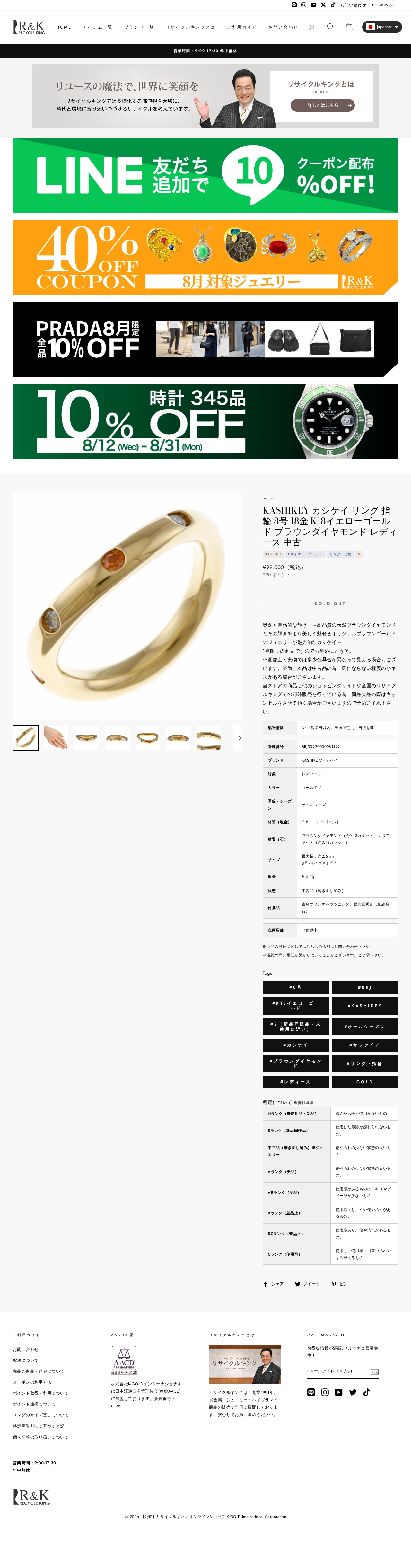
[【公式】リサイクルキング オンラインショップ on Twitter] (353, 1392)
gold (364, 1082)
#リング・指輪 (365, 1064)
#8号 (295, 987)
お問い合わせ (283, 27)
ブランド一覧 (139, 27)
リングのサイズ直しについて (41, 1415)
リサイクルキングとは (191, 27)
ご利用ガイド (242, 27)
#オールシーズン (365, 1027)
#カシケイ (296, 1045)
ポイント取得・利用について (41, 1393)
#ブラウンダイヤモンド (296, 1063)
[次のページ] (237, 738)
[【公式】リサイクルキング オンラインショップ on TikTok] (367, 1392)
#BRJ (365, 987)
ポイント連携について (34, 1404)
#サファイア (364, 1045)
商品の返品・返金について (39, 1371)
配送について (26, 1360)
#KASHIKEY (365, 1006)
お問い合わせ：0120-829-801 (368, 5)
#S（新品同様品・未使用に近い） (295, 1026)
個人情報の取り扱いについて (41, 1437)
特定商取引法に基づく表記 (39, 1426)
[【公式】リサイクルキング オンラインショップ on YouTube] (339, 1392)
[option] (205, 51)
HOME (63, 27)
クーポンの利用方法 (32, 1382)
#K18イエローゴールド (296, 1005)
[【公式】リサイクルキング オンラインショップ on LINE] (311, 1392)
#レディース (295, 1082)
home (268, 498)
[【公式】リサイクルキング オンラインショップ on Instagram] (325, 1392)
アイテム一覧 (98, 27)
